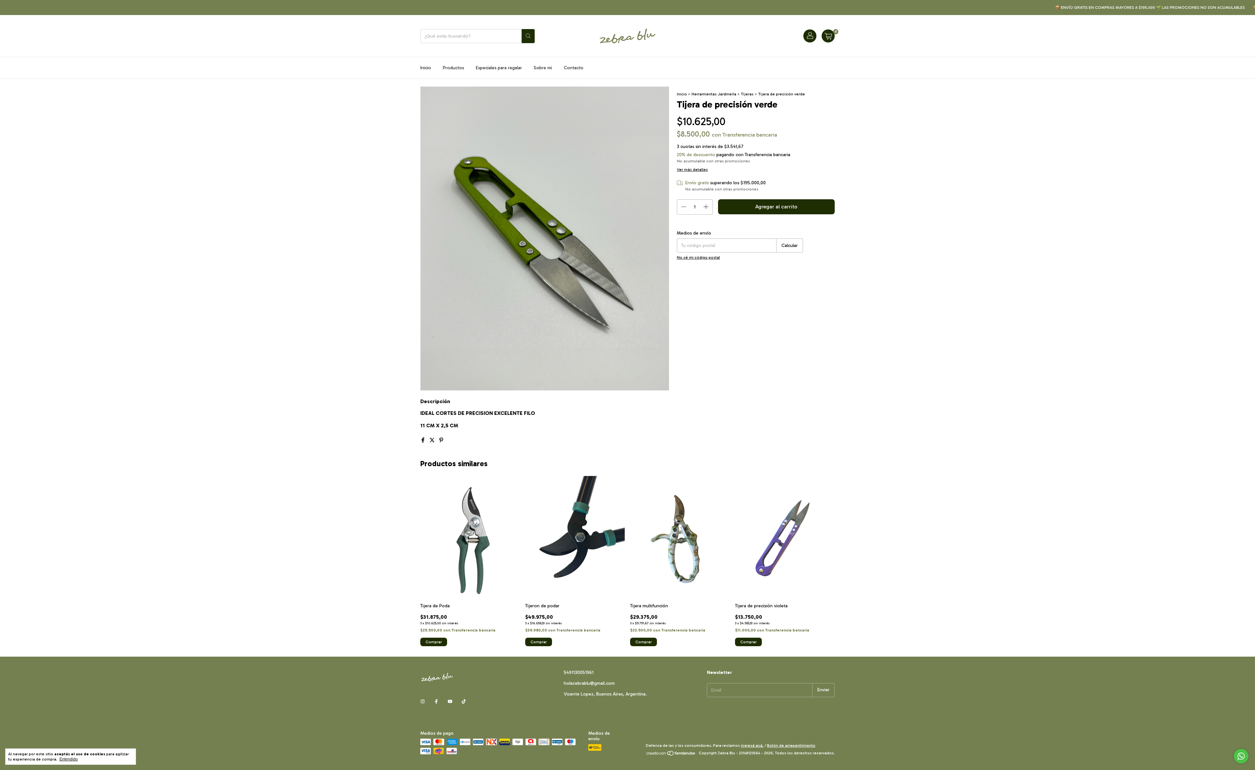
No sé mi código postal (698, 257)
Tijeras (747, 94)
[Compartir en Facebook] (423, 440)
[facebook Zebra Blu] (436, 701)
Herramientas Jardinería (714, 94)
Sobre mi (543, 68)
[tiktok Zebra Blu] (463, 701)
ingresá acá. (752, 745)
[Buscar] (528, 36)
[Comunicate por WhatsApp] (1241, 756)
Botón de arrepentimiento (791, 745)
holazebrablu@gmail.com (589, 683)
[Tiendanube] (671, 754)
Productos (453, 68)
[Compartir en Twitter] (432, 440)
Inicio (425, 68)
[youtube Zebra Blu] (450, 701)
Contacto (573, 68)
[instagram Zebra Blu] (422, 701)
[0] (828, 35)
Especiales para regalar (499, 68)
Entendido (68, 759)
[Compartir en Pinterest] (441, 440)
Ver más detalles (692, 169)
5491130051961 (579, 672)
